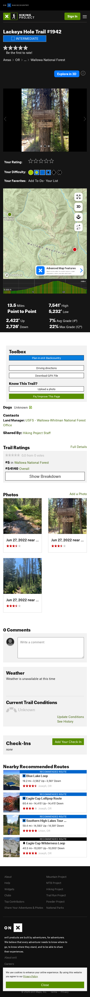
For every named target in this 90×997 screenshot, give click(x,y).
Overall (24, 468)
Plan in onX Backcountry (46, 358)
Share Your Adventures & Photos (23, 907)
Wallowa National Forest (48, 60)
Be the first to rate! (19, 52)
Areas (7, 60)
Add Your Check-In (68, 742)
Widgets (9, 889)
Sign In (72, 16)
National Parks (55, 907)
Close (45, 985)
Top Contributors (14, 901)
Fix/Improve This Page (46, 396)
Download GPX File (46, 375)
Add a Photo (78, 494)
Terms (53, 991)
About (8, 876)
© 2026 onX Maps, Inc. (34, 991)
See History (65, 721)
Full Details (79, 447)
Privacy (65, 991)
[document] (45, 979)
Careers (9, 963)
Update (70, 717)
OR (17, 60)
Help (7, 882)
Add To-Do (36, 181)
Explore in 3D (66, 74)
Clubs (7, 895)
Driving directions (46, 368)
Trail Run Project (56, 895)
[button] (7, 120)
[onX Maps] (13, 931)
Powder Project (55, 901)
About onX (10, 957)
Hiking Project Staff (37, 433)
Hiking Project (54, 889)
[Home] (21, 16)
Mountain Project (56, 876)
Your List (52, 181)
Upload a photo (46, 389)
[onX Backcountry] (16, 5)
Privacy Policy (30, 976)
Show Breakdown (45, 476)
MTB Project (53, 882)
